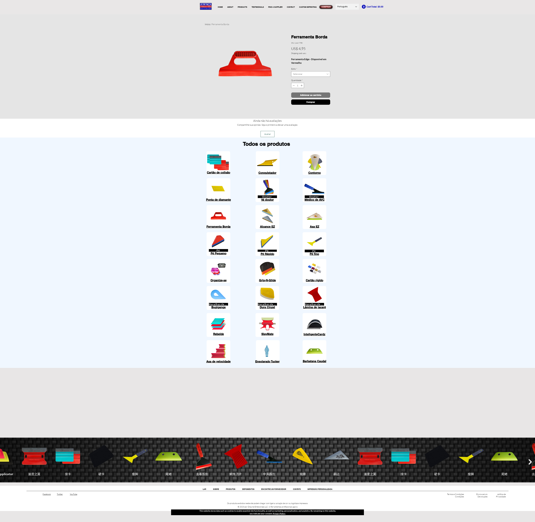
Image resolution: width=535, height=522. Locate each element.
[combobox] (310, 74)
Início (207, 24)
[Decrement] (293, 85)
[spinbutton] (297, 85)
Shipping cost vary (298, 53)
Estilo (294, 69)
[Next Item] (530, 462)
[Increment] (302, 85)
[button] (364, 7)
